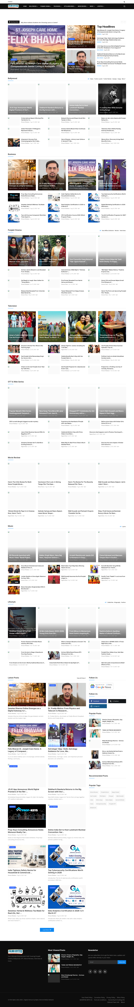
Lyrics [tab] (124, 526)
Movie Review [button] (82, 6)
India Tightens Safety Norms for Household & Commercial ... (22, 871)
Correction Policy (99, 997)
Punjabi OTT (112, 804)
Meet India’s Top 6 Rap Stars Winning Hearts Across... (72, 566)
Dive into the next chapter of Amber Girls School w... (112, 443)
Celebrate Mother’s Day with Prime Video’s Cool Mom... (72, 433)
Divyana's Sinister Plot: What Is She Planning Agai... (32, 346)
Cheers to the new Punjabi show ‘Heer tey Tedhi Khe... (33, 367)
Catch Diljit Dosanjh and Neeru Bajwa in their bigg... (112, 412)
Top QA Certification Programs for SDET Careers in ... (113, 216)
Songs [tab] (119, 79)
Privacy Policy (111, 997)
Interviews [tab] (123, 230)
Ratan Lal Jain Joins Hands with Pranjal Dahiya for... (113, 119)
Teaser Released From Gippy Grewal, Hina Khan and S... (72, 292)
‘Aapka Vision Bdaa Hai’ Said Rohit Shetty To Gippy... (110, 260)
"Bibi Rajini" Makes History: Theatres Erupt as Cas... (112, 270)
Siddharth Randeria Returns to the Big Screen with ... (51, 109)
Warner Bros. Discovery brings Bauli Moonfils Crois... (112, 140)
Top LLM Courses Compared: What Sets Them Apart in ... (33, 216)
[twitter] (95, 971)
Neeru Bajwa (109, 800)
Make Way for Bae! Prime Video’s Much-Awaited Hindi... (73, 443)
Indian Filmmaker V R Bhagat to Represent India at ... (30, 129)
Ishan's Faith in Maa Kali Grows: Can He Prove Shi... (21, 336)
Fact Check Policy (87, 997)
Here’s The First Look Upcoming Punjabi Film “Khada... (113, 292)
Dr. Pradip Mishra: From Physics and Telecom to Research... (64, 709)
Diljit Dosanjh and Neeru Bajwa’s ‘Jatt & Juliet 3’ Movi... (111, 483)
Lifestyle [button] (100, 6)
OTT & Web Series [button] (69, 6)
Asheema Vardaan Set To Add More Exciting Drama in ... (32, 443)
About (123, 1002)
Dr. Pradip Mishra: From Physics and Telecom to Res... (51, 185)
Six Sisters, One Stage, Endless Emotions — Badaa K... (51, 260)
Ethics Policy (121, 997)
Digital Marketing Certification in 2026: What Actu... (113, 205)
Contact (10, 1)
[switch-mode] (124, 1)
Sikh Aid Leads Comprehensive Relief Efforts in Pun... (112, 663)
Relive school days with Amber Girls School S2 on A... (112, 422)
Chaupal (111, 796)
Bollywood (93, 807)
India (91, 800)
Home (25, 6)
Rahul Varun (12, 415)
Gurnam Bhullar (120, 800)
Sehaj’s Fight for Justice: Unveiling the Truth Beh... (73, 346)
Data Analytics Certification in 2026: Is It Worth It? (73, 205)
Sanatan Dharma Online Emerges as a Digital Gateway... (21, 185)
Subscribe (122, 962)
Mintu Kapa (99, 800)
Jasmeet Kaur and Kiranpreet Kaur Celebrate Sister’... (80, 336)
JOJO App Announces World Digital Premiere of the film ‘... (23, 790)
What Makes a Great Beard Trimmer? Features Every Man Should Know (43, 22)
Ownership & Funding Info (116, 1000)
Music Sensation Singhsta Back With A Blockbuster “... (33, 587)
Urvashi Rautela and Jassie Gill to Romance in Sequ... (81, 556)
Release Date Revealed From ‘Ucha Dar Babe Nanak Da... (33, 292)
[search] (124, 6)
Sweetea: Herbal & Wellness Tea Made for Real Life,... (32, 205)
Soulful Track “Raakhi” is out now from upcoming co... (113, 577)
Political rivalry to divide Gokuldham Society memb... (112, 357)
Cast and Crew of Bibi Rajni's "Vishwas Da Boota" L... (73, 270)
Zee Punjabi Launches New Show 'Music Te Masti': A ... (50, 336)
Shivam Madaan (15, 69)
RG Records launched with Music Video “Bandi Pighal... (20, 556)
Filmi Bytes (103, 796)
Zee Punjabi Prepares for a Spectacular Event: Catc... (73, 367)
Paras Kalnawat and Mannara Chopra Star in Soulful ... (111, 556)
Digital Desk (64, 349)
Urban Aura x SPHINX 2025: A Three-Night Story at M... (112, 642)
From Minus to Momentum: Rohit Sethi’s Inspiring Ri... (80, 632)
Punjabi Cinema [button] (45, 6)
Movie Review (94, 792)
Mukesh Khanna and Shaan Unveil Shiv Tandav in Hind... (73, 119)
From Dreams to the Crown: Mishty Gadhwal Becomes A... (27, 663)
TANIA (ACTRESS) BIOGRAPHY (111, 730)
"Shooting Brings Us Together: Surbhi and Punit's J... (111, 336)
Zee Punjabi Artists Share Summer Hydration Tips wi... (112, 346)
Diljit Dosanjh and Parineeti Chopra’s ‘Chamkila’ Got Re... (80, 512)
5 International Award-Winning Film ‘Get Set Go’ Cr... (32, 119)
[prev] (122, 22)
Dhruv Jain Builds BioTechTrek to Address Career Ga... (112, 752)
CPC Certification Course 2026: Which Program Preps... (73, 216)
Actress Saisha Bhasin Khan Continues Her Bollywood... (73, 129)
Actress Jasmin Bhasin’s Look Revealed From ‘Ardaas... (33, 270)
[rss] (105, 971)
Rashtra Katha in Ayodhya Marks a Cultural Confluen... (110, 632)
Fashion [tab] (123, 602)
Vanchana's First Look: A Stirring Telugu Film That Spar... (49, 483)
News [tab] (91, 79)
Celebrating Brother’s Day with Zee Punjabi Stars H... (72, 357)
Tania (91, 804)
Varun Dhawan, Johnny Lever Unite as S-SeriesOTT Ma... (73, 140)
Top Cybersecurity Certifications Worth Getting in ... (113, 195)
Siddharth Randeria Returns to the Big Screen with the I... (64, 790)
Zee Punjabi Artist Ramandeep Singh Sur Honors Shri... (32, 357)
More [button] (123, 79)
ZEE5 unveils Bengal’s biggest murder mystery (23, 421)
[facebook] (90, 971)
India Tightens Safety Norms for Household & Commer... (71, 195)
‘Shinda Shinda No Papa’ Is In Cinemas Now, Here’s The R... (21, 512)
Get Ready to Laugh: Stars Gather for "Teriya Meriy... (32, 281)
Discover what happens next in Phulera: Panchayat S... (106, 432)
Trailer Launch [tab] (98, 79)
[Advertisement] (67, 15)
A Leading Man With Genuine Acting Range (111, 109)
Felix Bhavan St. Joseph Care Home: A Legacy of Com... (80, 185)
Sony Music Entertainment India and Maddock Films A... (32, 566)
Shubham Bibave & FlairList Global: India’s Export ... (20, 632)
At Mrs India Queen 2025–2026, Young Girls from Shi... (51, 632)
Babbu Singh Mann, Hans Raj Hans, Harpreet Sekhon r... (50, 556)
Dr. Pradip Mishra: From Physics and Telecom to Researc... (81, 68)
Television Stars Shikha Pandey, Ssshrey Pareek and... (111, 129)
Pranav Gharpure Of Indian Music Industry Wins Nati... (31, 642)
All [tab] (88, 79)
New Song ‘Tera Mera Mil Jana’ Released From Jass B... (51, 412)
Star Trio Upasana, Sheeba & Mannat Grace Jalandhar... (20, 260)
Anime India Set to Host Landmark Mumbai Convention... (78, 107)
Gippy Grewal (115, 792)
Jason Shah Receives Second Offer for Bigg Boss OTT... (33, 433)
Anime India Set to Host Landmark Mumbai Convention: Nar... (66, 831)
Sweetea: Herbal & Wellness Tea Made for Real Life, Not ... (26, 912)
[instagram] (100, 971)
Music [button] (91, 6)
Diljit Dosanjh (120, 796)
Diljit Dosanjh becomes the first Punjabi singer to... (73, 577)
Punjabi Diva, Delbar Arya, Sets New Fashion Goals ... (112, 653)
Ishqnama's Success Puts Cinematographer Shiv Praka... (30, 140)
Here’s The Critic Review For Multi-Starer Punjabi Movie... (20, 483)
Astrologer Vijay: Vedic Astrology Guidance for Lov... (111, 185)
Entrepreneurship (101, 804)
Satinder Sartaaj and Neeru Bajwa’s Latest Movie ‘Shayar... (50, 512)
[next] (125, 22)
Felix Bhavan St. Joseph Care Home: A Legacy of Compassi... (24, 750)
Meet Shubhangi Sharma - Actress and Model (113, 741)
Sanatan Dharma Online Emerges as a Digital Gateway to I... (24, 709)
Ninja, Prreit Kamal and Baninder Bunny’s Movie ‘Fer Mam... (109, 512)
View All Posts (81, 678)
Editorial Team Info (113, 1002)
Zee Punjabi (93, 796)
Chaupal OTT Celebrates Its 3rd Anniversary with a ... (81, 412)
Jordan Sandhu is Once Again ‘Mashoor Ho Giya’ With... (33, 577)
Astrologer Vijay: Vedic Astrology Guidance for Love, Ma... (62, 750)
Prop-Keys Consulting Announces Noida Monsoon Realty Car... (25, 831)
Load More (46, 930)
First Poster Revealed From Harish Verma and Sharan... (71, 281)
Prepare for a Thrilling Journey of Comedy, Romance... (111, 367)
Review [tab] (117, 230)
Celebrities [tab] (110, 602)
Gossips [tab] (114, 79)
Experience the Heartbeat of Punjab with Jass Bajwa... (72, 422)
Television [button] (57, 6)
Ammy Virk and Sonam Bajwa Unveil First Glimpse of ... (112, 281)
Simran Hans (64, 284)
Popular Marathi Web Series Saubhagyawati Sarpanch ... (20, 412)
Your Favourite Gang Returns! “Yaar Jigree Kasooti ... (81, 260)
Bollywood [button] (32, 6)
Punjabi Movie (105, 792)
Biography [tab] (117, 602)
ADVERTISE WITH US (86, 1000)
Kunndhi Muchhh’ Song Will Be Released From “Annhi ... (110, 566)
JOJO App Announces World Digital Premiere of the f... (20, 109)
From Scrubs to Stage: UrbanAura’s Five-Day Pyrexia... (32, 653)
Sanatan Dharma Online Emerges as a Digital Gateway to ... (80, 43)
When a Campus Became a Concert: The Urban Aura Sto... (73, 642)
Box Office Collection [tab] (108, 230)
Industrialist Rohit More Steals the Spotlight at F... (64, 663)
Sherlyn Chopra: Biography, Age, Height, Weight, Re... (112, 720)
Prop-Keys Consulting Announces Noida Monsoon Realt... (31, 195)
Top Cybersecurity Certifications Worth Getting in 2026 (65, 871)
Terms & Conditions (100, 1000)
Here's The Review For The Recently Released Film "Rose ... (80, 483)
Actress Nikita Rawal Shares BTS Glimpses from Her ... (71, 653)
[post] (36, 49)
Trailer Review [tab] (107, 79)
